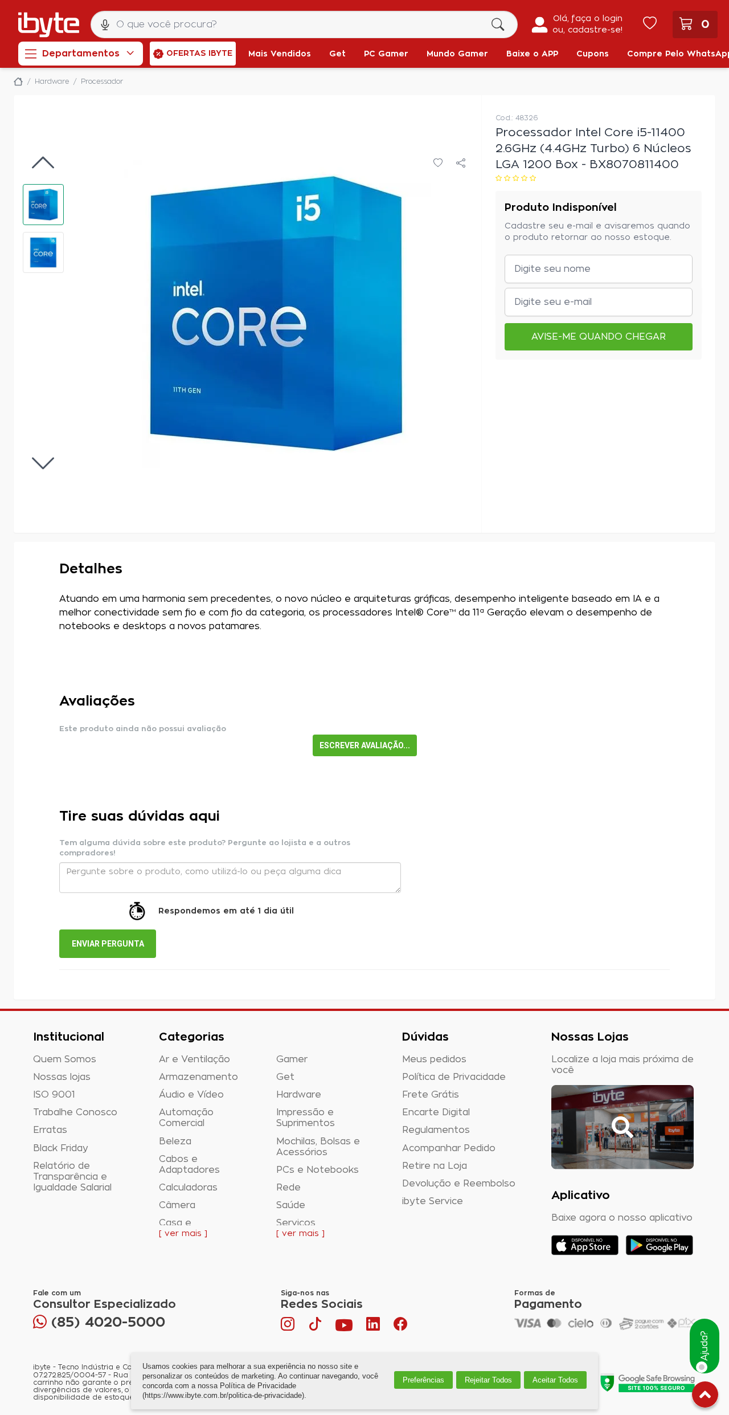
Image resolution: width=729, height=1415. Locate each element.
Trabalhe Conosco (75, 1112)
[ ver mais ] (183, 1234)
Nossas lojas (62, 1077)
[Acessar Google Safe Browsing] (647, 1382)
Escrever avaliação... (365, 745)
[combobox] (304, 24)
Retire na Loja (434, 1166)
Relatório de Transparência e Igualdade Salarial (72, 1176)
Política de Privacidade (454, 1077)
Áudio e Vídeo (191, 1094)
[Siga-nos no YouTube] (344, 1326)
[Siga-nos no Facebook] (400, 1326)
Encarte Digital (436, 1112)
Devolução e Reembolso (458, 1183)
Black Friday (60, 1148)
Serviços (296, 1223)
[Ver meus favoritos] (650, 24)
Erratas (50, 1130)
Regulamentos (436, 1130)
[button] (43, 204)
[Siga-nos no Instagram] (289, 1326)
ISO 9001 (54, 1094)
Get (285, 1077)
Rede (288, 1187)
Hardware (298, 1094)
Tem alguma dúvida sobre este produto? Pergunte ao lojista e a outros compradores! (204, 848)
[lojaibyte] (18, 81)
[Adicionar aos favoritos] (438, 163)
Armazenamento (198, 1077)
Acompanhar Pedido (448, 1148)
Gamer (292, 1059)
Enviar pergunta (108, 943)
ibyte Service (432, 1201)
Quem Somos (64, 1059)
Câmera (177, 1205)
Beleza (175, 1141)
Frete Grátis (430, 1094)
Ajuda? (704, 1346)
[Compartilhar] (460, 163)
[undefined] (277, 314)
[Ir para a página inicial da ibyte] (48, 25)
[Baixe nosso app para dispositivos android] (659, 1245)
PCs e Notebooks (317, 1170)
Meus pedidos (434, 1059)
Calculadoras (188, 1187)
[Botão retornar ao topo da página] (705, 1396)
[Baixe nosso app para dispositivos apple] (585, 1245)
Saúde (290, 1205)
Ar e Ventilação (194, 1059)
